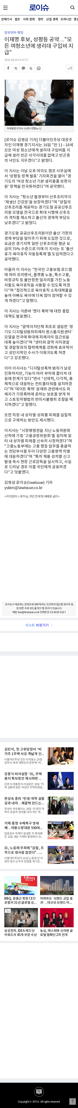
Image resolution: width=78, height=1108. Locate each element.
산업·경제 (52, 19)
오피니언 (65, 19)
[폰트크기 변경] (70, 68)
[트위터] (16, 68)
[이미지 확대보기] (68, 83)
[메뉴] (5, 7)
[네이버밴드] (31, 68)
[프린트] (38, 68)
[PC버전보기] (39, 1092)
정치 (40, 19)
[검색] (72, 7)
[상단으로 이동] (72, 1101)
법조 (17, 19)
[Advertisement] (39, 554)
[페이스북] (8, 68)
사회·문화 (29, 19)
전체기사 (6, 19)
